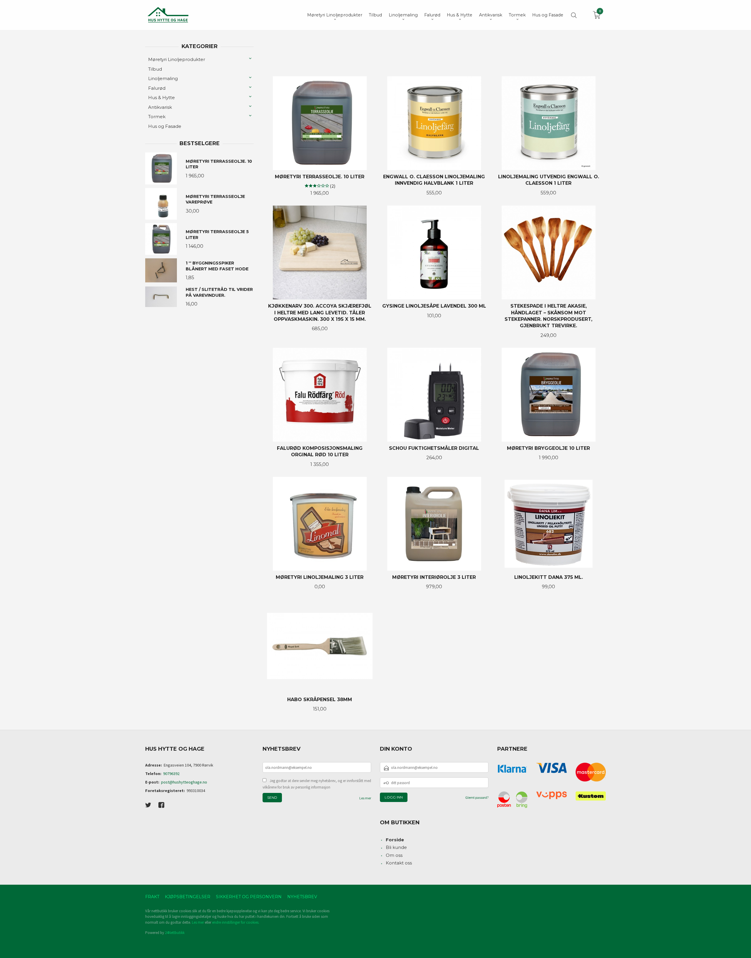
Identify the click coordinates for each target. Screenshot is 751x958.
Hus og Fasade (164, 126)
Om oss (394, 855)
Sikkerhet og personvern (249, 896)
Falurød (156, 88)
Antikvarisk (160, 107)
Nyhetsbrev (302, 896)
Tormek (156, 116)
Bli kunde (396, 847)
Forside (395, 839)
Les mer (365, 798)
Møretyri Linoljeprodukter (176, 59)
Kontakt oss (399, 863)
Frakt (152, 896)
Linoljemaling (163, 78)
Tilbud (155, 69)
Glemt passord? (476, 797)
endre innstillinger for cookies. (235, 922)
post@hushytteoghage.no (184, 782)
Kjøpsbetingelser (187, 896)
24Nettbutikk (175, 932)
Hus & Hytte (161, 97)
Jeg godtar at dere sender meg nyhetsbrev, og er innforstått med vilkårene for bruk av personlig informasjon (317, 784)
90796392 (171, 773)
